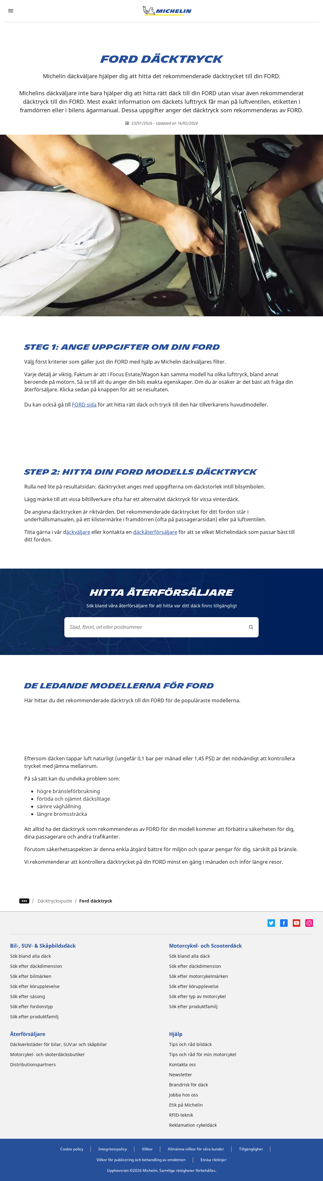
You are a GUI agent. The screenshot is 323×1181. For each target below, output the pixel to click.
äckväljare (78, 532)
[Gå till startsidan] (167, 10)
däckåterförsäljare (155, 532)
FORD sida (84, 404)
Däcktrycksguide (55, 901)
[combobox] (161, 627)
